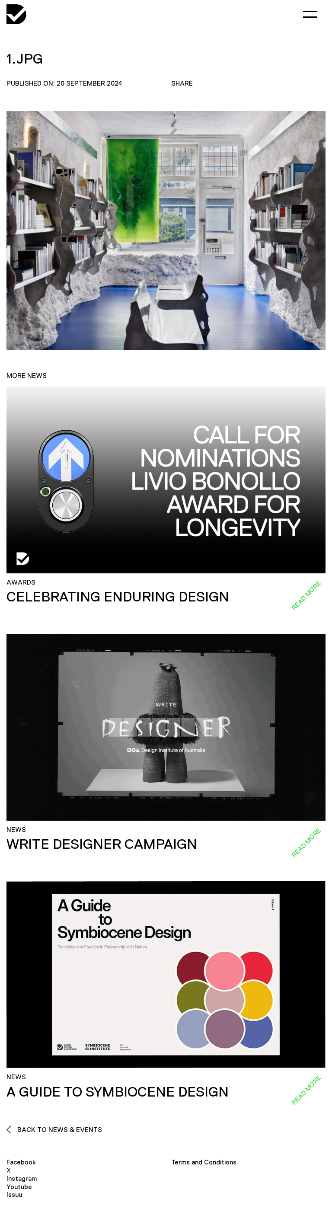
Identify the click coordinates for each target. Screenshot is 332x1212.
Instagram (21, 1178)
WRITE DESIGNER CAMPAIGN (101, 844)
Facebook (21, 1162)
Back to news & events (59, 1129)
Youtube (19, 1186)
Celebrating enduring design (117, 596)
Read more (306, 595)
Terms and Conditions (203, 1162)
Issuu (14, 1194)
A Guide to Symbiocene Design (117, 1092)
